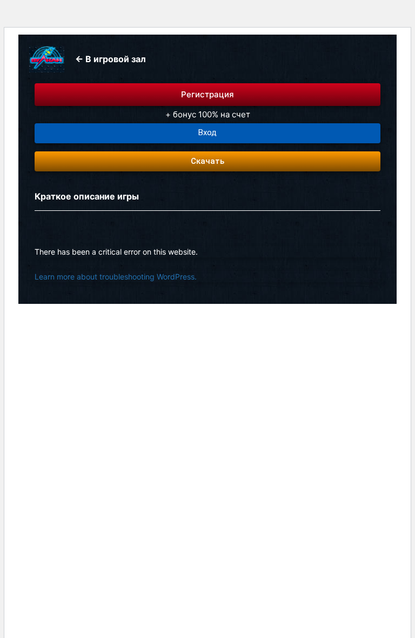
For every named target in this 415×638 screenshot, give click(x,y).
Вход (207, 132)
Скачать (207, 161)
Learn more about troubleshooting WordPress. (116, 276)
